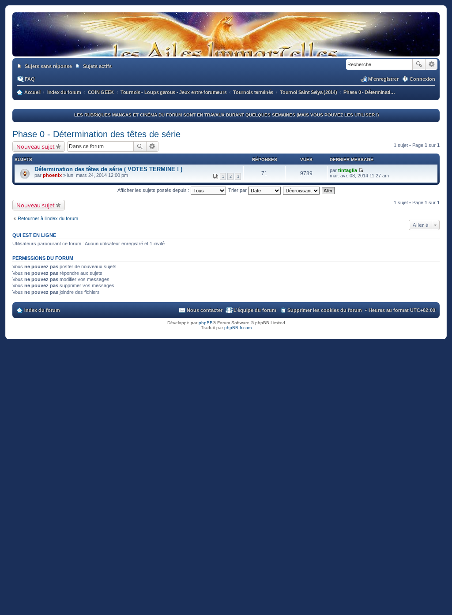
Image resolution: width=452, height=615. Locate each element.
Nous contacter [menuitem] (204, 310)
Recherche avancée (431, 64)
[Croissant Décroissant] (301, 190)
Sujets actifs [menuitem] (97, 66)
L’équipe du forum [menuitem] (255, 310)
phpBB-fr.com (238, 327)
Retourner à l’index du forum (48, 218)
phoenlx (52, 175)
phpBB (206, 322)
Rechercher (419, 64)
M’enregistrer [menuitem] (383, 79)
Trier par (238, 190)
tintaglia (347, 170)
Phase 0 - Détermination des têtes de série (96, 134)
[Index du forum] (226, 48)
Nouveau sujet (35, 146)
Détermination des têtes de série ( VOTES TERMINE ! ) (108, 169)
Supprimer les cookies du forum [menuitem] (324, 310)
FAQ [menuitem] (30, 79)
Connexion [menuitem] (422, 79)
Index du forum (42, 310)
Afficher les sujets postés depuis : (154, 190)
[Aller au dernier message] (360, 170)
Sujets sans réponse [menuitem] (48, 66)
